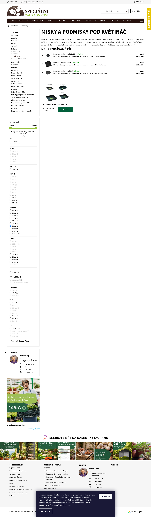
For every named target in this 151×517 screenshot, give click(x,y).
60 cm (15, 223)
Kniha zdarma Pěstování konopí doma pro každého (57, 478)
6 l (14, 187)
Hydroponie (37, 20)
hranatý (15, 272)
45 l (14, 177)
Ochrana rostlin (16, 84)
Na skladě (15, 122)
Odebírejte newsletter (52, 485)
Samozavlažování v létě (19, 97)
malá (14, 290)
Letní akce (15, 108)
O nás (11, 483)
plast (15, 169)
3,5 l (14, 185)
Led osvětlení (90, 20)
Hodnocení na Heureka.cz (18, 471)
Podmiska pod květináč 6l (66, 62)
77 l (14, 198)
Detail (65, 109)
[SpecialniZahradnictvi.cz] (27, 11)
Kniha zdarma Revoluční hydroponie (56, 471)
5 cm (14, 303)
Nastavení (45, 511)
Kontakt (82, 465)
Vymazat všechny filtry (20, 341)
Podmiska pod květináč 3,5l (66, 71)
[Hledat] (127, 11)
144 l (14, 203)
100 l (14, 200)
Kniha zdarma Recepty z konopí (55, 482)
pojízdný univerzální (20, 282)
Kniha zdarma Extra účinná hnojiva (56, 474)
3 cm (14, 305)
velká (15, 293)
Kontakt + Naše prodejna (18, 480)
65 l (14, 190)
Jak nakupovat (14, 474)
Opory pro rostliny (19, 58)
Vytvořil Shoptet (136, 512)
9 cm (14, 321)
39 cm (15, 249)
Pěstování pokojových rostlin (21, 111)
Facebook (29, 367)
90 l (14, 192)
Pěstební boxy (16, 76)
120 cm (15, 231)
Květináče (62, 20)
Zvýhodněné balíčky (18, 92)
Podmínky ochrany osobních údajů (21, 490)
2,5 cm (15, 308)
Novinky (103, 20)
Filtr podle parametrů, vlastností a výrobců (23, 133)
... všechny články (33, 429)
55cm (15, 151)
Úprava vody (15, 81)
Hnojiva (50, 20)
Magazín (127, 20)
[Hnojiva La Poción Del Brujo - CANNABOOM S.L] (8, 26)
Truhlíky (15, 54)
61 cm (15, 218)
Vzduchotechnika (17, 78)
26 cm (15, 247)
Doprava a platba (15, 468)
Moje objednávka (50, 488)
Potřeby (14, 67)
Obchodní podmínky (16, 486)
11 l (14, 182)
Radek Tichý (94, 468)
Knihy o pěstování (17, 86)
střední (15, 295)
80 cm (15, 226)
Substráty (75, 20)
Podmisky (16, 56)
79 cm (15, 162)
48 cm (15, 252)
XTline (15, 334)
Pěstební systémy (17, 73)
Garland (16, 328)
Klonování (14, 70)
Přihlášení (140, 2)
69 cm (15, 159)
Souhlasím (105, 496)
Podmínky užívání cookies (18, 493)
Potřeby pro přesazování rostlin (22, 95)
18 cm (15, 213)
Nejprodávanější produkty (20, 103)
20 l (14, 179)
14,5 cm (16, 244)
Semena (12, 20)
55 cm (15, 156)
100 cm (15, 229)
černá (15, 141)
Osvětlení (24, 20)
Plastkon (16, 336)
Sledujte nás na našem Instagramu (78, 437)
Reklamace (13, 496)
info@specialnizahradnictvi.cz (33, 2)
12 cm (15, 210)
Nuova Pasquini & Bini (20, 331)
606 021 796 (13, 2)
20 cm (15, 241)
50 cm (15, 154)
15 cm (15, 316)
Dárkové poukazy (17, 105)
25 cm (15, 216)
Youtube (28, 369)
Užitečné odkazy (16, 465)
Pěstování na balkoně (18, 100)
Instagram (29, 372)
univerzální (17, 280)
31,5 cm (16, 234)
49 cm (15, 221)
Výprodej (115, 20)
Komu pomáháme (15, 477)
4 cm (14, 313)
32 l (14, 195)
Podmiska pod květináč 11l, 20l (68, 54)
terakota (16, 144)
